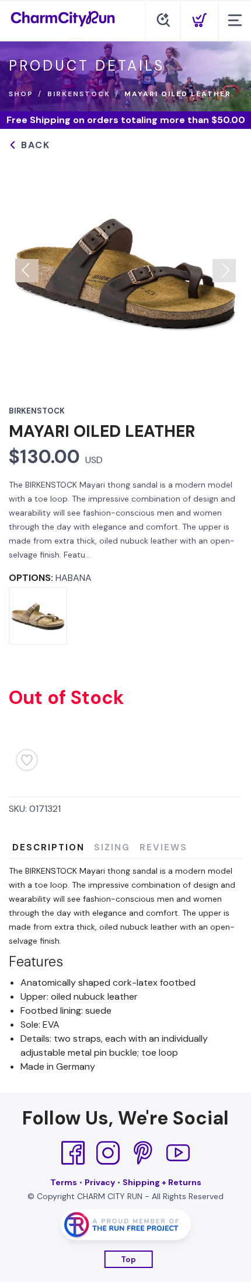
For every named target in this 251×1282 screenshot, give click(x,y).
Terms (63, 1182)
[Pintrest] (143, 1153)
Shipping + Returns (162, 1182)
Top (129, 1260)
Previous (27, 270)
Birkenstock (78, 94)
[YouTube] (178, 1153)
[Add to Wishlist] (27, 760)
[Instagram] (108, 1153)
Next (224, 270)
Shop (21, 94)
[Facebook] (72, 1153)
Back (34, 145)
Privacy (100, 1182)
